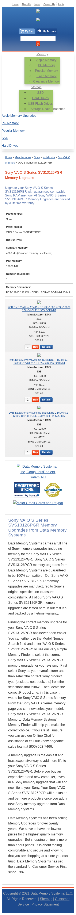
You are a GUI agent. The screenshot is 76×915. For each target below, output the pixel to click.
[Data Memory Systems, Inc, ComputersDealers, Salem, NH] (38, 477)
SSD (40, 92)
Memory (42, 54)
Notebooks (49, 157)
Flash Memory (47, 76)
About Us (26, 4)
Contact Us (49, 4)
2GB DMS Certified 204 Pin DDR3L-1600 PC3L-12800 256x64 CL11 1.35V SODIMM (39, 309)
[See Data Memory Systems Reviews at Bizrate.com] (27, 490)
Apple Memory (46, 60)
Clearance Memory (46, 81)
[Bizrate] (34, 495)
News (37, 4)
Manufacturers (23, 157)
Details (46, 346)
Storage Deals (40, 109)
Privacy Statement (45, 904)
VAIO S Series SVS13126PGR (35, 162)
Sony (37, 157)
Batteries (59, 109)
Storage (36, 87)
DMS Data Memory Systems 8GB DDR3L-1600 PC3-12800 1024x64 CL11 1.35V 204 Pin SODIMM (39, 414)
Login (61, 4)
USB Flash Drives (40, 103)
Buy (35, 346)
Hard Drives (40, 98)
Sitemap (46, 899)
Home (8, 157)
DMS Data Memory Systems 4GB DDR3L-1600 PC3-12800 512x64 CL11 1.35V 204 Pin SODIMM (39, 361)
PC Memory (46, 65)
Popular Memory (46, 70)
